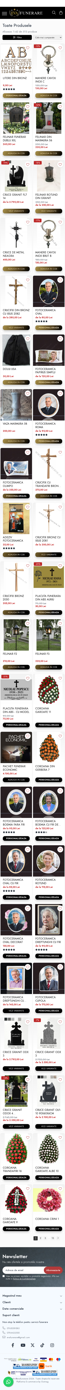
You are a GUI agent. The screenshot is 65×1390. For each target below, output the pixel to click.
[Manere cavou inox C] (48, 59)
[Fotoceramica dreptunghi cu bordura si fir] (16, 978)
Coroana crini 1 (47, 1219)
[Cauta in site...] (54, 13)
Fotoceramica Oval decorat (13, 940)
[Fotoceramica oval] (48, 291)
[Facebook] (13, 1345)
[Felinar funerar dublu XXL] (16, 118)
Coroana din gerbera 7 (45, 768)
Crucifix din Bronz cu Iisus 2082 (16, 312)
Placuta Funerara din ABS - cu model (16, 710)
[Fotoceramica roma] (48, 404)
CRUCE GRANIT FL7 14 (15, 196)
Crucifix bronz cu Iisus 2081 (47, 539)
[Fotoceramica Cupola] (48, 978)
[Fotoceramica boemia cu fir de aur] (48, 802)
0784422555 (13, 1332)
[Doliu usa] (16, 350)
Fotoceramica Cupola (45, 999)
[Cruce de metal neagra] (16, 233)
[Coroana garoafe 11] (48, 689)
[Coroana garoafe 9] (16, 1200)
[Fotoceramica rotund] (48, 861)
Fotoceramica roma (45, 425)
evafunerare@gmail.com (18, 1337)
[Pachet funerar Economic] (16, 747)
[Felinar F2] (16, 635)
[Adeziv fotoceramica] (16, 518)
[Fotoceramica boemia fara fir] (16, 802)
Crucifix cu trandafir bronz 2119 (47, 484)
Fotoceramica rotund (45, 881)
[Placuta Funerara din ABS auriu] (48, 577)
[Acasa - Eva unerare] (25, 12)
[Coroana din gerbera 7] (48, 747)
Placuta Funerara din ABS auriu (48, 597)
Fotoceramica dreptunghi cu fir (48, 940)
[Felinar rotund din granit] (48, 176)
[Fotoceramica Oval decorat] (16, 919)
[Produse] (4, 14)
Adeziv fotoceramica (13, 539)
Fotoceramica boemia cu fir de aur (46, 823)
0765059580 (13, 1328)
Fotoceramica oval (45, 312)
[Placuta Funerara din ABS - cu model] (16, 689)
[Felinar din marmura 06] (48, 118)
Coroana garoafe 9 (10, 1220)
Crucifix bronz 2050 (13, 597)
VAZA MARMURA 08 (15, 424)
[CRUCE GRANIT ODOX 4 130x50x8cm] (16, 1091)
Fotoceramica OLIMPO (13, 484)
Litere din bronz (15, 78)
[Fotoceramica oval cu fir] (16, 861)
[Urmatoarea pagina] (58, 1238)
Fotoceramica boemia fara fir (14, 823)
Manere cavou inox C (45, 80)
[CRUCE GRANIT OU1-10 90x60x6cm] (48, 1091)
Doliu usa (9, 369)
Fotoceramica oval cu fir (13, 881)
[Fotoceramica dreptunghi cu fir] (48, 919)
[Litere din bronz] (16, 59)
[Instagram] (52, 1345)
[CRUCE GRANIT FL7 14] (16, 176)
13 (53, 1238)
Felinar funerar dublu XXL (14, 138)
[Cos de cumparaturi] (60, 13)
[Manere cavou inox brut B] (48, 233)
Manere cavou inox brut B (45, 254)
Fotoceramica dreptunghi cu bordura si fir (13, 999)
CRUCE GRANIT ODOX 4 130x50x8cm (12, 1111)
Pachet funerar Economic (14, 768)
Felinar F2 (10, 654)
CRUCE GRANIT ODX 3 (15, 1054)
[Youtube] (23, 1345)
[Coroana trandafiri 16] (16, 1149)
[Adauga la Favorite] (28, 48)
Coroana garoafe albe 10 (47, 1169)
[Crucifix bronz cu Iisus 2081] (48, 518)
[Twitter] (33, 1345)
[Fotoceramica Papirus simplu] (48, 350)
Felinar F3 (42, 654)
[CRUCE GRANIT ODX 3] (16, 1033)
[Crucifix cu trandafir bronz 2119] (48, 463)
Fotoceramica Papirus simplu (45, 370)
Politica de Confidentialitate (24, 1278)
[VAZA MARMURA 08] (16, 404)
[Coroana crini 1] (48, 1200)
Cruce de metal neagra (13, 254)
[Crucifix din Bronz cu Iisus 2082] (16, 291)
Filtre (19, 37)
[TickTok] (42, 1345)
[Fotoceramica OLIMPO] (16, 463)
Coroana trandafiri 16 (12, 1169)
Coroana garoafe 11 (43, 710)
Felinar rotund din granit (46, 196)
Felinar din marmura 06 (43, 138)
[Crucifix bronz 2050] (16, 577)
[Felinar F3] (48, 635)
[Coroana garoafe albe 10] (48, 1149)
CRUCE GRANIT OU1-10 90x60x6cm (48, 1111)
